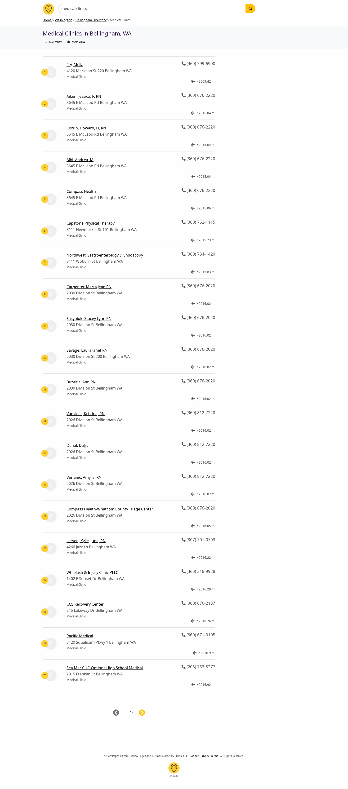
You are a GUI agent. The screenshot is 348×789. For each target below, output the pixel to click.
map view (78, 42)
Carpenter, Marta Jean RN (89, 286)
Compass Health (81, 191)
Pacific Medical (80, 635)
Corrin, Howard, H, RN (86, 128)
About (195, 756)
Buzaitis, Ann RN (81, 382)
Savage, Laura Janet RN (87, 350)
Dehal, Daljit (77, 445)
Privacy (205, 756)
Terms (214, 756)
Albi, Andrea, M (80, 159)
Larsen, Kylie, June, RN (86, 540)
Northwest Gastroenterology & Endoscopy (105, 255)
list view (55, 42)
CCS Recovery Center (85, 604)
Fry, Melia (75, 64)
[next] (148, 712)
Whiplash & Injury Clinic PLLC (92, 572)
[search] (250, 8)
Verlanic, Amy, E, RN (84, 477)
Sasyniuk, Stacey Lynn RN (89, 318)
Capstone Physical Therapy (91, 223)
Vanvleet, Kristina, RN (86, 413)
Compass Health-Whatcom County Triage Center (110, 509)
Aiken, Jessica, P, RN (84, 96)
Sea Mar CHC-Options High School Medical (105, 667)
